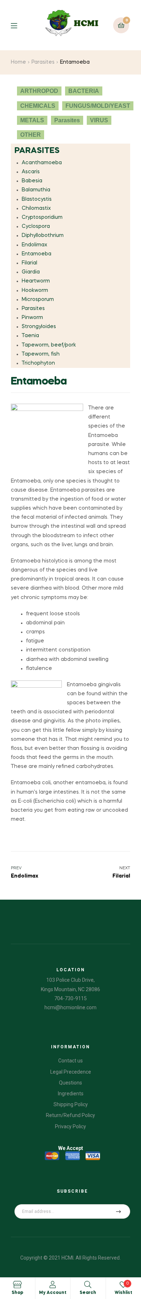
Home (18, 62)
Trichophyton (38, 363)
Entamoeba (36, 253)
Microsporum (38, 299)
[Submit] (118, 1211)
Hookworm (35, 290)
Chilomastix (36, 208)
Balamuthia (36, 189)
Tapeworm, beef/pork (49, 345)
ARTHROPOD (39, 91)
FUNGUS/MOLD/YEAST (97, 106)
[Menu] (19, 25)
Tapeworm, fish (41, 354)
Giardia (31, 272)
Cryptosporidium (42, 217)
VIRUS (99, 120)
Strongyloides (39, 326)
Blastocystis (37, 199)
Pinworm (32, 317)
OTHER (30, 135)
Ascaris (31, 171)
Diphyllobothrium (43, 235)
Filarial (29, 263)
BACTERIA (83, 91)
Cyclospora (36, 226)
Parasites (43, 62)
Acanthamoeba (42, 162)
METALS (32, 120)
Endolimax (34, 244)
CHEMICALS (37, 106)
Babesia (32, 180)
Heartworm (36, 281)
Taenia (30, 335)
